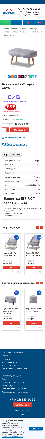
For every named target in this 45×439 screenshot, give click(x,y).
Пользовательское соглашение (15, 392)
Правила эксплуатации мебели (14, 389)
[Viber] (25, 76)
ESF (39, 185)
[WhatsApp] (29, 76)
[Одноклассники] (12, 76)
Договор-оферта (9, 365)
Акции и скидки (8, 385)
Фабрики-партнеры (19, 28)
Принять (36, 428)
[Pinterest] (19, 76)
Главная (5, 28)
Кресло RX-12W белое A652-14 (9, 254)
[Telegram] (36, 76)
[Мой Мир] (15, 76)
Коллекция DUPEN (9, 362)
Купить (11, 267)
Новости (5, 356)
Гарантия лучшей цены (11, 376)
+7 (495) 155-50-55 (30, 8)
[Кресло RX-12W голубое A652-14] (34, 242)
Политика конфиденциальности (15, 369)
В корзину (21, 130)
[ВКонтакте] (9, 76)
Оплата (5, 379)
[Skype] (32, 76)
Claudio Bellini (30, 185)
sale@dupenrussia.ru (30, 12)
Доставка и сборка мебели (13, 382)
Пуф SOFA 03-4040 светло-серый (33, 309)
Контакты (6, 359)
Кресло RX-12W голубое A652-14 (33, 254)
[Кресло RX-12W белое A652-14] (11, 242)
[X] (22, 76)
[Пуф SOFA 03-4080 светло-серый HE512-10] (11, 298)
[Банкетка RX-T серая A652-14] (22, 56)
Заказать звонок (22, 405)
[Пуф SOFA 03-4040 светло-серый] (34, 298)
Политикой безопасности (12, 437)
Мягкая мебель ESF (20, 32)
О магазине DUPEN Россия (13, 352)
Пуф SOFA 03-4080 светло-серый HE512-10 (10, 310)
